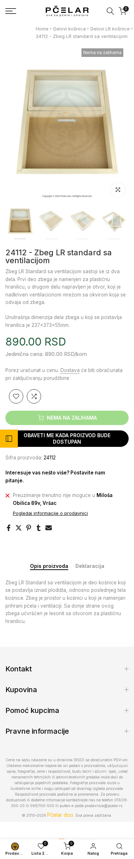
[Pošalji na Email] (48, 528)
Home (42, 29)
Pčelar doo (60, 815)
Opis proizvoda (49, 566)
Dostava (70, 370)
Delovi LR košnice (110, 29)
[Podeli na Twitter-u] (18, 528)
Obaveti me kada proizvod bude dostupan (67, 438)
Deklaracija (89, 566)
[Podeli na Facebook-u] (8, 528)
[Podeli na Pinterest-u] (28, 528)
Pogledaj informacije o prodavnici (50, 513)
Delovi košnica (69, 29)
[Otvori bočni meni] (9, 439)
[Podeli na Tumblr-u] (38, 528)
